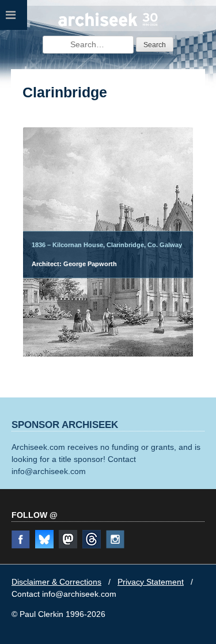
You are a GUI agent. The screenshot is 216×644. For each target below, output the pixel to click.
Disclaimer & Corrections (56, 581)
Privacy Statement (151, 581)
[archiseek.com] (108, 24)
